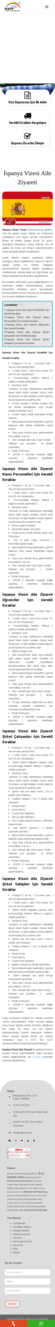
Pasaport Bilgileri (16, 33)
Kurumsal (12, 64)
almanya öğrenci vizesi (16, 1203)
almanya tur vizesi (14, 1199)
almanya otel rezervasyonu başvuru (22, 1174)
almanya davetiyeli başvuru (20, 1181)
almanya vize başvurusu (35, 1191)
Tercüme (12, 48)
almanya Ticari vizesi (29, 1188)
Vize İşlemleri (14, 17)
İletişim (11, 79)
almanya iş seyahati (34, 1203)
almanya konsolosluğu (35, 1210)
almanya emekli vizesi (38, 1196)
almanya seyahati (38, 1206)
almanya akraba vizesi (32, 1199)
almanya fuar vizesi (15, 1210)
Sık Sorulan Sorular (17, 56)
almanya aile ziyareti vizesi (18, 1206)
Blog (10, 71)
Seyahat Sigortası (17, 40)
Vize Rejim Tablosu (17, 25)
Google (37, 1056)
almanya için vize (26, 1185)
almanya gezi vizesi (33, 1177)
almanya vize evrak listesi (18, 1195)
